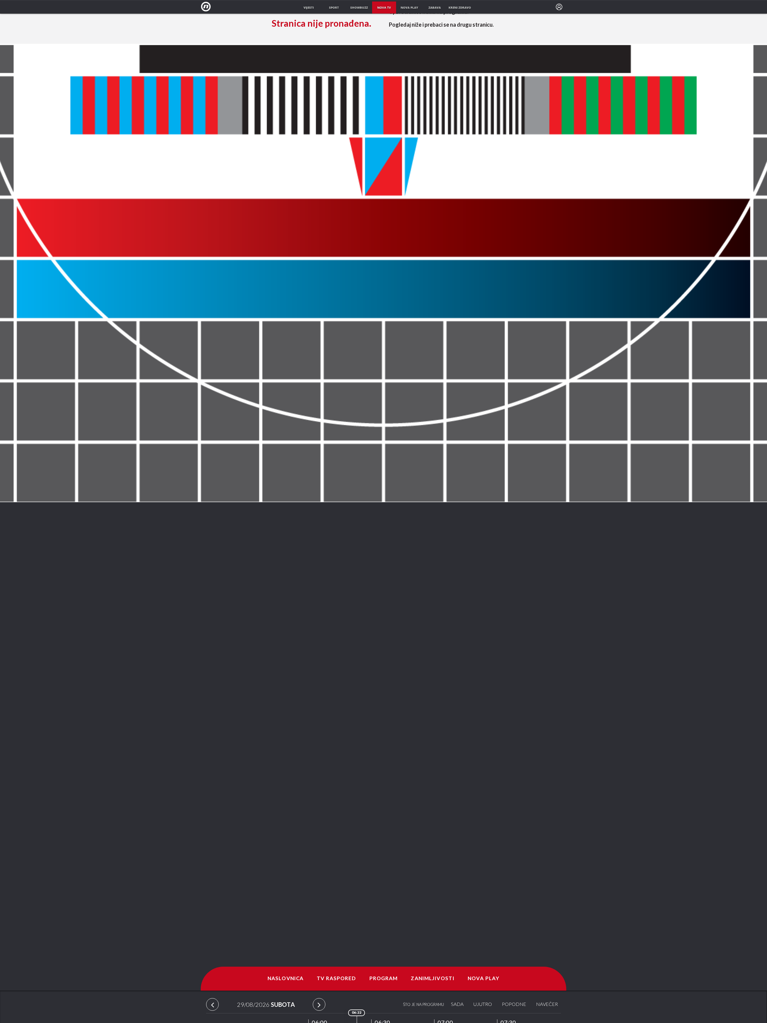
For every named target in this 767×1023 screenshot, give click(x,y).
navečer (547, 1004)
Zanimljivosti (433, 979)
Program (383, 979)
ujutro (482, 1004)
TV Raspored (336, 979)
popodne (514, 1004)
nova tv (384, 7)
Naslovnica (286, 979)
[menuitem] (559, 6)
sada (457, 1004)
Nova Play (483, 979)
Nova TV (207, 6)
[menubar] (559, 7)
